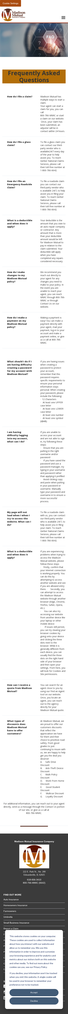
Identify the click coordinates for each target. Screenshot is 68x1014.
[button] (63, 17)
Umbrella (7, 917)
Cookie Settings (10, 3)
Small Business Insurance (16, 922)
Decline (34, 1001)
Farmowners (9, 911)
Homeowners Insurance (15, 905)
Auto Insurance (11, 899)
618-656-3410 (34, 879)
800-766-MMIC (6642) (34, 883)
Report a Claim (11, 928)
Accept (34, 992)
